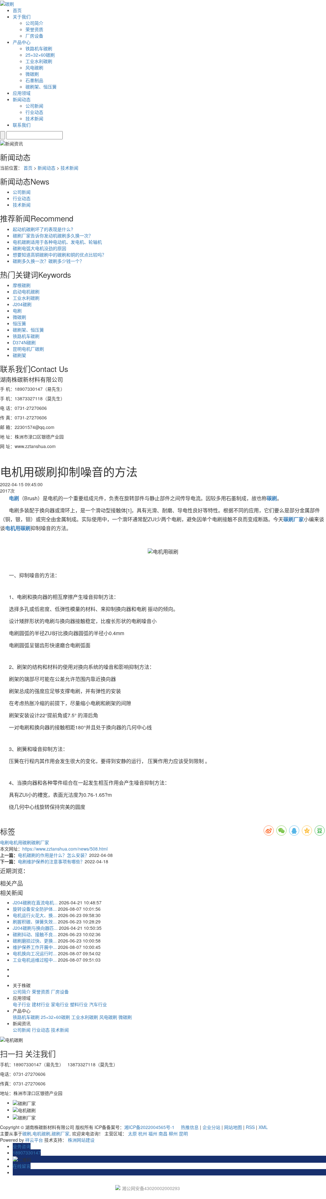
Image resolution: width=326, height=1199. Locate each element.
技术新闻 (34, 118)
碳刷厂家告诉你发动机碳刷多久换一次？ (53, 235)
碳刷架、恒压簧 (41, 86)
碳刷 (26, 1133)
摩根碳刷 (22, 285)
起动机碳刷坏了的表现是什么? (43, 229)
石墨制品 (34, 80)
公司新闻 (34, 105)
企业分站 (211, 1127)
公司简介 (34, 23)
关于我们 (22, 16)
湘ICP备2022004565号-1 (149, 1127)
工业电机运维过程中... (35, 960)
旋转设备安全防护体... (35, 909)
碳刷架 (19, 355)
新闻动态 (22, 99)
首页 (17, 10)
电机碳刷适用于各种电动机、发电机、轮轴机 (57, 242)
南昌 (163, 1133)
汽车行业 (98, 1004)
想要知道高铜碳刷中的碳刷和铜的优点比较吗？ (59, 254)
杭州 (142, 1133)
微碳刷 (32, 74)
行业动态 (34, 112)
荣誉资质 (34, 29)
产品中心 (22, 42)
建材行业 (41, 1004)
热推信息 (190, 1127)
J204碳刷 (22, 304)
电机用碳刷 (20, 842)
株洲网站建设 (81, 1140)
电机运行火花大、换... (35, 915)
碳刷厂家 (40, 842)
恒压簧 (19, 323)
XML (263, 1127)
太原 (132, 1133)
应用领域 (22, 93)
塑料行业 (79, 1004)
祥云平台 (34, 1140)
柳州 (173, 1133)
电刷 (17, 310)
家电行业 (60, 1004)
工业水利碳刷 (38, 61)
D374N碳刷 (24, 342)
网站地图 (233, 1127)
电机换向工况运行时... (35, 953)
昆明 (183, 1133)
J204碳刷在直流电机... (35, 902)
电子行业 (22, 1004)
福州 (152, 1133)
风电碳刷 (34, 67)
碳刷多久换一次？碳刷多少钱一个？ (48, 261)
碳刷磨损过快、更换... (35, 940)
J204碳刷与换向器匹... (35, 928)
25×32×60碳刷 (40, 55)
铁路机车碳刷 (38, 48)
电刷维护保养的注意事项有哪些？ (51, 861)
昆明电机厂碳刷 (28, 349)
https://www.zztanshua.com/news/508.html (65, 848)
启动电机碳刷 (26, 291)
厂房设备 (34, 35)
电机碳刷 (41, 1133)
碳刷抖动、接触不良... (35, 934)
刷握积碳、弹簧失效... (35, 921)
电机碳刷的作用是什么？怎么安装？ (53, 855)
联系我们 (22, 125)
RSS (250, 1127)
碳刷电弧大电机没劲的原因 (39, 248)
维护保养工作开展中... (35, 947)
